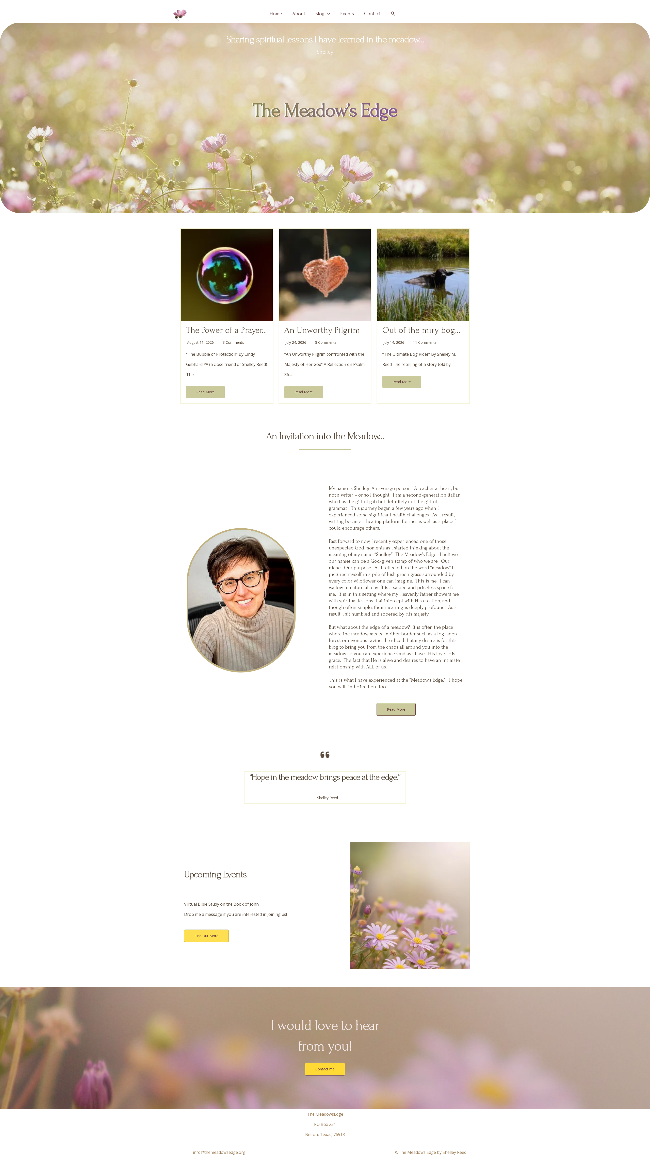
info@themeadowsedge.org (219, 1152)
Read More (205, 392)
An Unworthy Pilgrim (322, 330)
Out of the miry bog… (421, 330)
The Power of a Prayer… (226, 330)
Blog (319, 14)
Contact (372, 14)
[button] (327, 14)
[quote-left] (325, 754)
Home (276, 14)
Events (347, 14)
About (298, 14)
